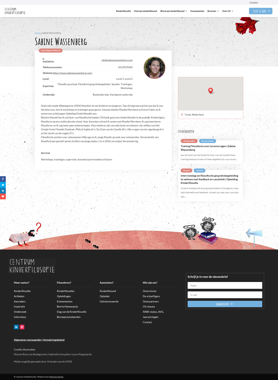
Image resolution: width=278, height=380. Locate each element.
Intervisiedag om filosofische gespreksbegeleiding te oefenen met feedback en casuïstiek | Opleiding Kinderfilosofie (209, 179)
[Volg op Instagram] (22, 327)
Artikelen (19, 296)
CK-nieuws (149, 306)
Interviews (20, 316)
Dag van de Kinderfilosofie (71, 311)
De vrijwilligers (151, 296)
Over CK (226, 11)
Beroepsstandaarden (69, 316)
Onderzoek (20, 311)
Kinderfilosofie (123, 11)
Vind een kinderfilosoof (145, 11)
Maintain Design (56, 377)
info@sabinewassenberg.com (117, 60)
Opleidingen (64, 296)
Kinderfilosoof (108, 291)
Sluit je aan (259, 11)
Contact (147, 322)
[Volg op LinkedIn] (16, 327)
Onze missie (149, 291)
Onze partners (151, 301)
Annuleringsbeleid (53, 339)
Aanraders (20, 301)
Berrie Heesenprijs (67, 306)
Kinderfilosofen (65, 291)
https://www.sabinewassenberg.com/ (72, 73)
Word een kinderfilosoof (172, 11)
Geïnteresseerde (109, 301)
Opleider (105, 296)
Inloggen (253, 2)
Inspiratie (19, 306)
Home (37, 33)
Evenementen (197, 11)
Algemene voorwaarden (28, 339)
